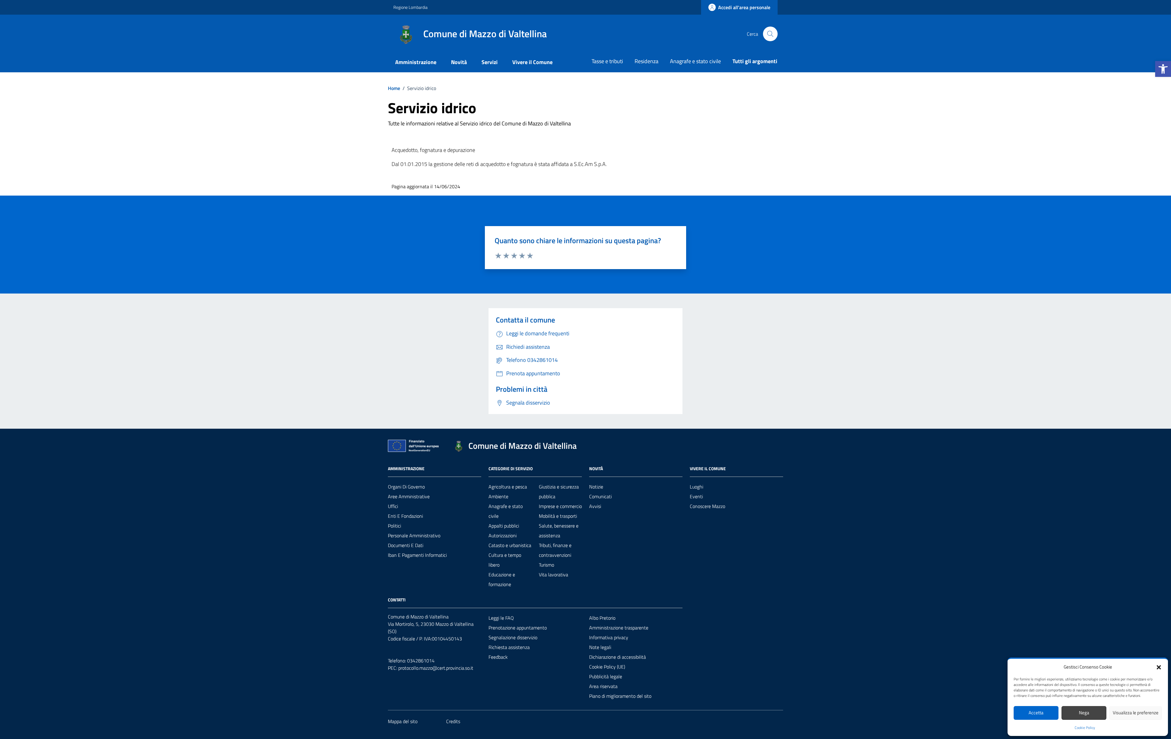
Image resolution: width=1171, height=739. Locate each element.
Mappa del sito (402, 721)
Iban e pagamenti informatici (417, 555)
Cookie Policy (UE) (607, 666)
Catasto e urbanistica (510, 545)
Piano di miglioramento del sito (620, 696)
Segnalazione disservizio (513, 637)
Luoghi (696, 486)
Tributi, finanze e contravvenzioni (555, 550)
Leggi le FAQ (501, 618)
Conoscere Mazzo (707, 506)
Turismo (546, 564)
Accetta (1036, 712)
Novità (459, 62)
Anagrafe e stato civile (695, 61)
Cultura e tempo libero (505, 559)
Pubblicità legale (605, 676)
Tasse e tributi (607, 61)
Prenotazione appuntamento (518, 627)
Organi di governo (406, 486)
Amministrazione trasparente (618, 627)
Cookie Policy (1085, 727)
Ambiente (498, 496)
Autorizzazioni (503, 535)
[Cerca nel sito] (770, 34)
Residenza (646, 61)
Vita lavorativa (553, 574)
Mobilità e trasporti (558, 516)
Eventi (696, 496)
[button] (1163, 69)
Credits (453, 721)
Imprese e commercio (560, 506)
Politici (394, 525)
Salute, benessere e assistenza (558, 530)
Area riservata (603, 686)
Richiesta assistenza (509, 647)
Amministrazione (415, 62)
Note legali (600, 647)
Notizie (596, 486)
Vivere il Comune (532, 62)
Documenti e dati (405, 545)
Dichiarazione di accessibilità (617, 657)
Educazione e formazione (502, 579)
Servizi (490, 62)
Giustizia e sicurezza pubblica (559, 491)
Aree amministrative (409, 496)
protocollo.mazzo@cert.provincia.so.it (435, 668)
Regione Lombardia (410, 7)
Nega (1084, 712)
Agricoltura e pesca (508, 486)
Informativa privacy (608, 637)
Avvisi (595, 506)
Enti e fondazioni (405, 516)
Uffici (393, 506)
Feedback (498, 657)
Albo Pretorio (602, 618)
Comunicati (600, 496)
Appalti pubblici (504, 525)
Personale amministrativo (414, 535)
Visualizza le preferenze (1135, 712)
